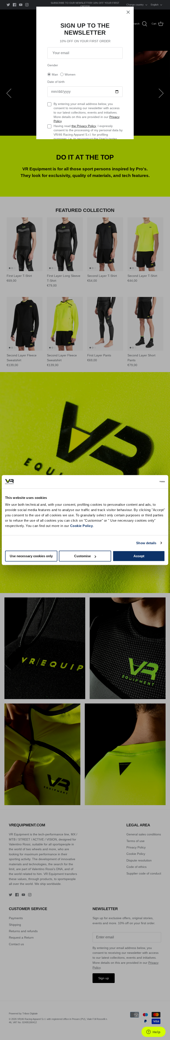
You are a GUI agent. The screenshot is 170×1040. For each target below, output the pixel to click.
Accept (138, 556)
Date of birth (56, 82)
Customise (82, 556)
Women (70, 74)
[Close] (128, 12)
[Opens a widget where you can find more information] (153, 1032)
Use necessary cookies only (31, 556)
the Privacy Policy (83, 126)
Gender (52, 65)
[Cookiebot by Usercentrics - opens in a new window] (145, 481)
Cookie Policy (81, 526)
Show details (146, 543)
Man (55, 74)
